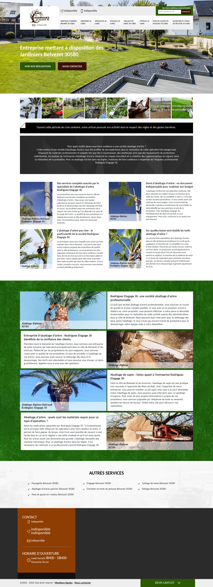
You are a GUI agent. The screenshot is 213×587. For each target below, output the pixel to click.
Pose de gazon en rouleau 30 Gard (160, 22)
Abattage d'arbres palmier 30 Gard (69, 22)
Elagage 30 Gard (115, 22)
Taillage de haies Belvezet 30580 (158, 483)
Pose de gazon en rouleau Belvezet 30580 (53, 494)
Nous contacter (72, 66)
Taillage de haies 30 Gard (130, 22)
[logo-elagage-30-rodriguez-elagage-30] (39, 16)
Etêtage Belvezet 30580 (154, 489)
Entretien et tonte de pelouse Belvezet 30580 (109, 489)
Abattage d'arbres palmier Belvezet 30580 (53, 489)
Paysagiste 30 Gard (100, 22)
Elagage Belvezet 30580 (99, 483)
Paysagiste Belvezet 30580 (45, 483)
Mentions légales (64, 583)
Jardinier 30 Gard (86, 22)
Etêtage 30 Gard (144, 22)
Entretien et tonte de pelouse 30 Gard (181, 22)
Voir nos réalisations (38, 66)
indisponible (42, 25)
